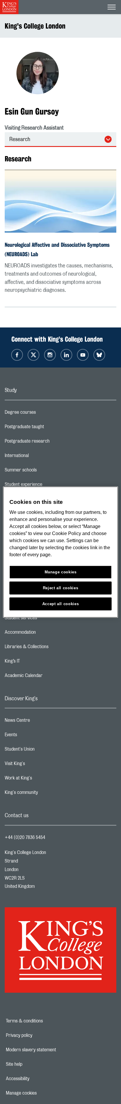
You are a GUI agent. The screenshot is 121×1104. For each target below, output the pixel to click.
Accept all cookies (60, 604)
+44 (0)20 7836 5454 (25, 837)
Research (19, 139)
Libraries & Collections (50, 648)
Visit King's (38, 765)
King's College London (35, 26)
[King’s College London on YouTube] (83, 355)
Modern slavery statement (51, 1049)
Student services (44, 619)
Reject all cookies (60, 588)
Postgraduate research (50, 442)
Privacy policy (39, 1035)
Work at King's (42, 779)
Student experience (47, 486)
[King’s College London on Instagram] (50, 355)
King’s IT (36, 662)
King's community (45, 794)
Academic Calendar (47, 677)
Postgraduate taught (48, 428)
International (40, 457)
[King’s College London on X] (33, 355)
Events (34, 736)
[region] (60, 552)
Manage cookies (41, 1093)
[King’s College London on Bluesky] (99, 355)
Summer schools (44, 471)
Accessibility (38, 1078)
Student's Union (43, 750)
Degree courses (44, 414)
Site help (34, 1064)
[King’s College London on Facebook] (17, 355)
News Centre (41, 722)
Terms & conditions (44, 1021)
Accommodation (44, 634)
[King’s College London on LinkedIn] (66, 355)
